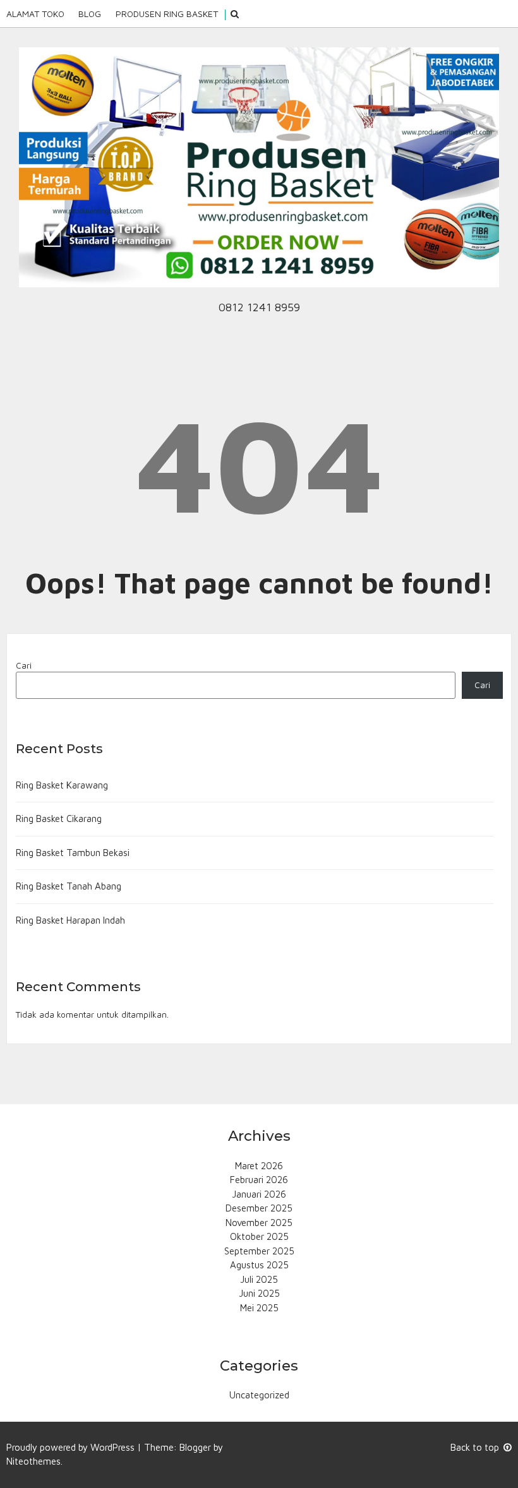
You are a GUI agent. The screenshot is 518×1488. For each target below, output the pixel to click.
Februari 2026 (259, 1179)
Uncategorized (259, 1395)
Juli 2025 (259, 1279)
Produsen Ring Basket (167, 13)
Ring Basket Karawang (62, 785)
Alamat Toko (35, 13)
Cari (24, 665)
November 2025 (259, 1222)
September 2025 (259, 1251)
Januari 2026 (259, 1194)
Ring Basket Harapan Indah (70, 920)
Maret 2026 (259, 1165)
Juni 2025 (259, 1293)
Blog (89, 13)
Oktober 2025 (259, 1236)
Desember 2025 (259, 1208)
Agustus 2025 (259, 1264)
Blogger (195, 1447)
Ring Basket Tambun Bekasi (73, 852)
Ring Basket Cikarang (59, 818)
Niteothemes (33, 1461)
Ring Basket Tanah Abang (68, 886)
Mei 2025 (259, 1307)
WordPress (112, 1447)
